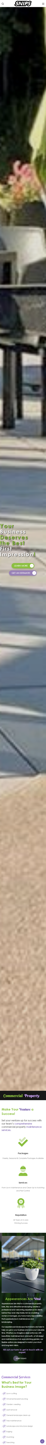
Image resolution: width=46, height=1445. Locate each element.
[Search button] (3, 3)
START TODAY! (21, 1358)
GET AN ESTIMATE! (21, 573)
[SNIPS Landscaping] (23, 3)
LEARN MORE (21, 565)
